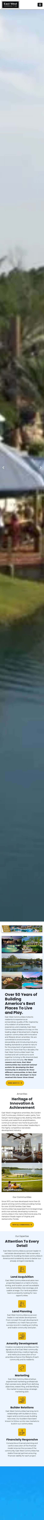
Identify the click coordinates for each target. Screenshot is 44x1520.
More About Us (14, 1083)
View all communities (21, 1224)
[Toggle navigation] (40, 5)
